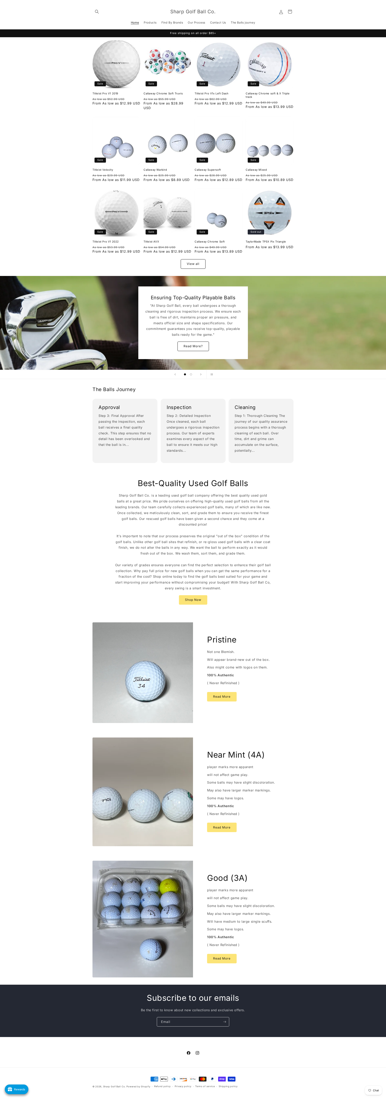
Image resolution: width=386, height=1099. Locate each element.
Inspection (179, 407)
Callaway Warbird (155, 169)
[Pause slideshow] (210, 374)
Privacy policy (183, 1086)
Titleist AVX (151, 241)
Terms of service (205, 1086)
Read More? (193, 346)
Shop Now (193, 600)
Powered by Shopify (138, 1086)
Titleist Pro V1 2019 (105, 93)
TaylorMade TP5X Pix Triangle (266, 241)
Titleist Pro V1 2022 (105, 241)
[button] (96, 11)
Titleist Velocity (102, 169)
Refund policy (162, 1086)
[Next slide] (200, 374)
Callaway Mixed (256, 169)
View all (193, 264)
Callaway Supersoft (208, 169)
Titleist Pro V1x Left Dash (212, 93)
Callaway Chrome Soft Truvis (163, 93)
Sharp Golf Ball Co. (114, 1086)
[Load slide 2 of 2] (191, 374)
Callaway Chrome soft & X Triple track (268, 95)
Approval (109, 407)
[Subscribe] (224, 1022)
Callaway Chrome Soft (210, 241)
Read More (222, 696)
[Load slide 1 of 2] (185, 374)
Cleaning (245, 407)
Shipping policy (228, 1086)
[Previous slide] (175, 374)
